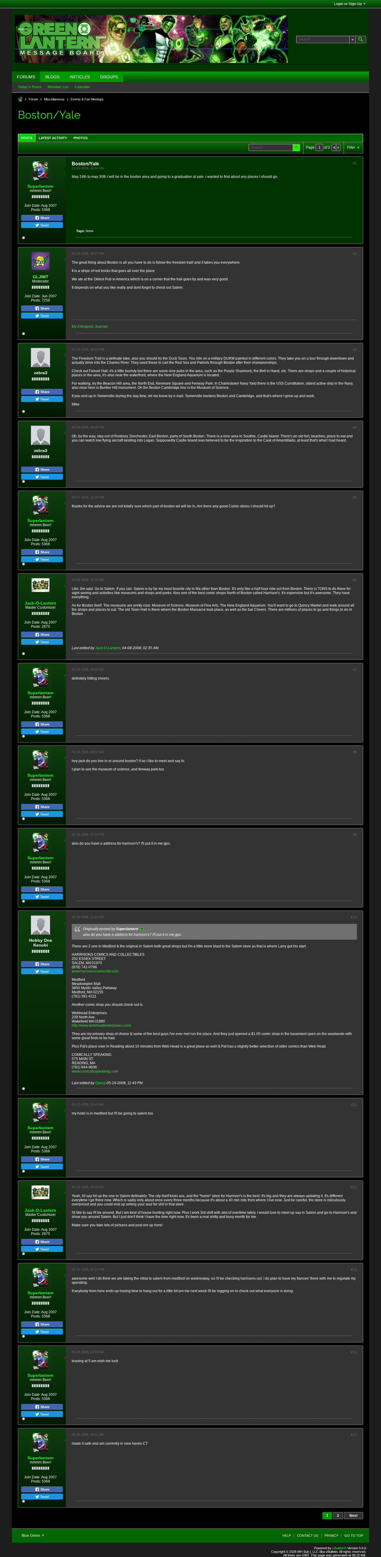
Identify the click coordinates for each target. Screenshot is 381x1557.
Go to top (353, 1535)
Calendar (82, 87)
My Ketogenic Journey (90, 326)
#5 (355, 497)
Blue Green (31, 1535)
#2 (355, 254)
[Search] (360, 39)
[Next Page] (338, 147)
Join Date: (32, 205)
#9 (355, 835)
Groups (109, 76)
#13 (354, 1270)
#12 (354, 1187)
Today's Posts (30, 87)
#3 (355, 350)
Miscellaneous (54, 99)
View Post (142, 928)
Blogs (52, 76)
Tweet (44, 225)
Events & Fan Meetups (87, 99)
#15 (354, 1435)
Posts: (36, 210)
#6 (355, 580)
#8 (355, 752)
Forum (33, 99)
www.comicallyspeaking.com (95, 1071)
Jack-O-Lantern (40, 603)
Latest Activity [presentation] (53, 138)
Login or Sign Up (348, 4)
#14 (354, 1352)
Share (44, 218)
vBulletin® (339, 1548)
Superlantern (40, 186)
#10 (354, 917)
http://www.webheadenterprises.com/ (101, 1025)
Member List (58, 87)
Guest (100, 1083)
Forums (26, 76)
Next (353, 1516)
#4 (355, 427)
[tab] (26, 138)
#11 (354, 1105)
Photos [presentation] (81, 138)
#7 (355, 670)
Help (286, 1535)
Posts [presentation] (26, 138)
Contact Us (307, 1535)
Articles (80, 76)
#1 (355, 163)
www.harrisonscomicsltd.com (95, 971)
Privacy (331, 1535)
